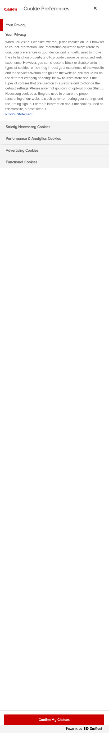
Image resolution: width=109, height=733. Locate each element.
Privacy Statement (19, 114)
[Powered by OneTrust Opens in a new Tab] (86, 729)
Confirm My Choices (54, 720)
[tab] (54, 25)
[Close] (95, 8)
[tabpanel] (55, 76)
